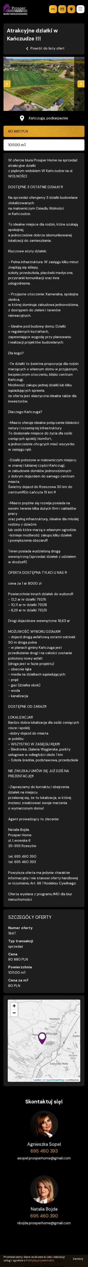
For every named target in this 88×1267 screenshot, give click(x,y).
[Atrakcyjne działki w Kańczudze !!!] (44, 84)
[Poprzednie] (7, 83)
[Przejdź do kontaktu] (71, 9)
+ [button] (14, 1006)
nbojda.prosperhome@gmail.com (44, 1223)
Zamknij (78, 1259)
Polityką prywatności (40, 1260)
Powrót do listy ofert (48, 48)
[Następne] (80, 83)
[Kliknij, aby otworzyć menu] (80, 9)
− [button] (14, 1013)
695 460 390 (44, 1216)
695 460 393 (44, 1151)
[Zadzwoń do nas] (53, 9)
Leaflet (37, 1080)
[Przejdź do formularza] (62, 9)
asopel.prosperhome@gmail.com (44, 1158)
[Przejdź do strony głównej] (15, 9)
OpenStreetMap (55, 1080)
